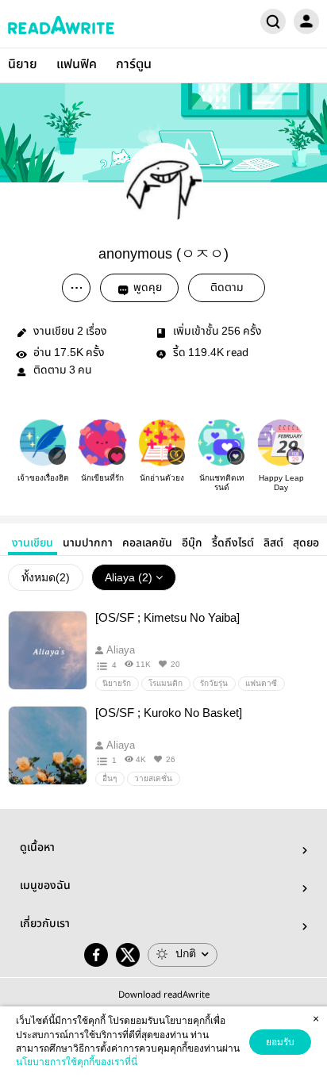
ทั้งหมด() (45, 577)
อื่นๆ (109, 778)
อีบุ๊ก (192, 543)
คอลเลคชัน (147, 543)
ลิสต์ (273, 543)
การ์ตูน (134, 65)
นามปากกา (88, 543)
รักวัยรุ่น (214, 683)
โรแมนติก (165, 683)
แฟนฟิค (76, 65)
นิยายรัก (116, 683)
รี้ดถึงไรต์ (233, 543)
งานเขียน (32, 543)
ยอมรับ (280, 1042)
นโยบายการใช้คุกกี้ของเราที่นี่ (76, 1061)
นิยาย (22, 65)
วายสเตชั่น (153, 778)
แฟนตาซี (261, 683)
